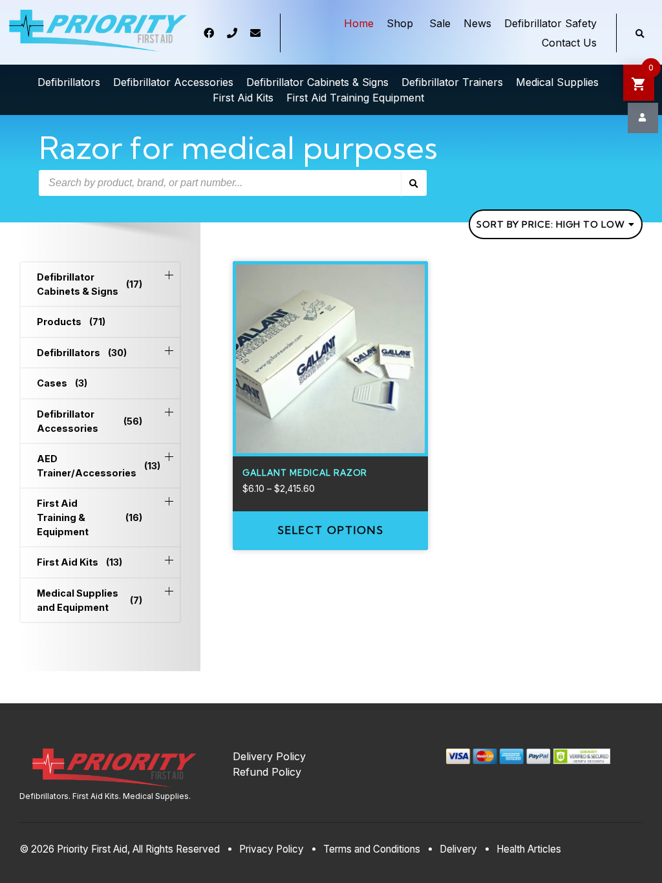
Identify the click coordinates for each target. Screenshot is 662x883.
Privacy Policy (271, 849)
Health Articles (528, 849)
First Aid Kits (79, 562)
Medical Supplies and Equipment (89, 600)
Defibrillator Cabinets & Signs (89, 284)
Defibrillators (82, 352)
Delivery (458, 849)
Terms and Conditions (371, 849)
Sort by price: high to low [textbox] (550, 224)
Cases (62, 383)
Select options (330, 530)
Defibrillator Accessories (89, 421)
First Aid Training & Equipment (89, 517)
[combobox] (556, 224)
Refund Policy (267, 771)
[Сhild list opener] (169, 275)
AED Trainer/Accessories (89, 465)
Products (71, 321)
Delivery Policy (269, 756)
